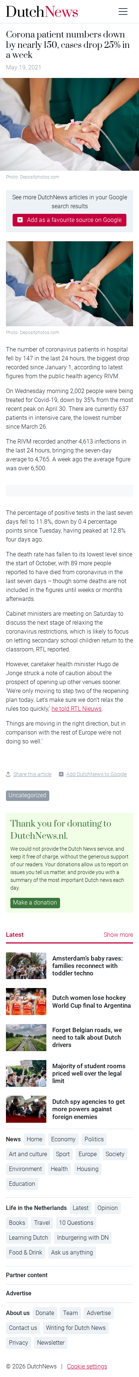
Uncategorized (27, 795)
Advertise (99, 1313)
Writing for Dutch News (76, 1327)
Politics (94, 1139)
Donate (45, 1313)
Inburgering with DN (83, 1237)
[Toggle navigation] (123, 11)
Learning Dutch (28, 1237)
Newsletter (50, 1342)
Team (70, 1313)
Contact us (23, 1327)
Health (59, 1168)
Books (17, 1222)
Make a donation (35, 902)
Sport (63, 1154)
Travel (42, 1222)
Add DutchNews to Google (96, 774)
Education (22, 1183)
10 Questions (76, 1222)
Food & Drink (25, 1252)
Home (34, 1139)
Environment (25, 1168)
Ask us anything (72, 1252)
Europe (88, 1154)
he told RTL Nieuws (77, 708)
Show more (118, 934)
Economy (63, 1139)
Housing (88, 1168)
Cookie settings (87, 1366)
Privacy (18, 1342)
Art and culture (28, 1154)
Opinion (107, 1207)
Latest (15, 934)
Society (115, 1154)
